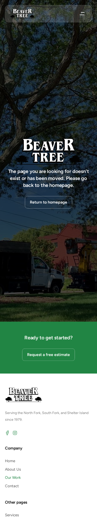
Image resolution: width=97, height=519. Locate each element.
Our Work (13, 477)
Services (12, 515)
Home (10, 461)
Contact (12, 486)
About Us (13, 469)
